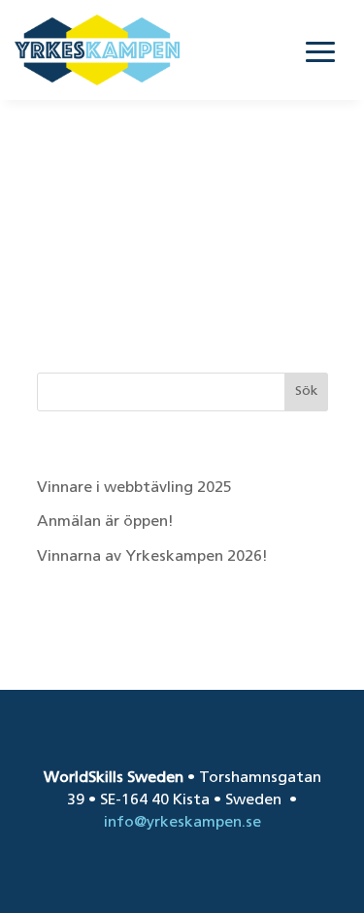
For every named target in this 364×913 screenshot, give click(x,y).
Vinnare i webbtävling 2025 (134, 488)
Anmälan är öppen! (107, 522)
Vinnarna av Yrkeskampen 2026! (152, 557)
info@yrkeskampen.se (182, 823)
